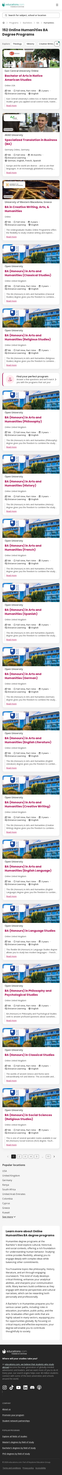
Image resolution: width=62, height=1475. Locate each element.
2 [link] (19, 1156)
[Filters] (57, 43)
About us (6, 1409)
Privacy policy (28, 1468)
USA (4, 1171)
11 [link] (48, 1156)
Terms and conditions (12, 1468)
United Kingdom (11, 1175)
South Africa (9, 1189)
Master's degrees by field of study (18, 1442)
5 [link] (36, 1156)
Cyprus (6, 1203)
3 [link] (25, 1156)
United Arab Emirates (13, 1194)
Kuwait (6, 1212)
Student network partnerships (16, 1420)
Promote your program (13, 1415)
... (42, 1156)
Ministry (30, 43)
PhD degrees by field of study (16, 1453)
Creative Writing (46, 43)
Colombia (7, 1198)
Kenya (5, 1184)
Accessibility (40, 1468)
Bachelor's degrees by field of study (19, 1448)
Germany (7, 1180)
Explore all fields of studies (14, 1436)
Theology (17, 43)
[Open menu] (57, 4)
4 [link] (30, 1156)
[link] (49, 22)
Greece (6, 1207)
